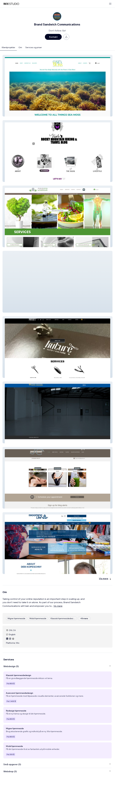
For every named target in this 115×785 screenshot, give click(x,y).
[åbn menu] (110, 4)
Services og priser (33, 47)
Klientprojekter (8, 47)
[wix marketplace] (11, 3)
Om (20, 47)
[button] (57, 85)
